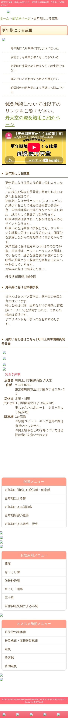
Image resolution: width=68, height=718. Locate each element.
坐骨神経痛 (12, 580)
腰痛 (8, 563)
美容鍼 (9, 657)
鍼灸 (8, 649)
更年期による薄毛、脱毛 (21, 524)
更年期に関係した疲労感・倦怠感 (27, 489)
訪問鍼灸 (11, 666)
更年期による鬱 (15, 498)
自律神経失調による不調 (21, 606)
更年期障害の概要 (17, 515)
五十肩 (9, 597)
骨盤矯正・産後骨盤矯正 (21, 640)
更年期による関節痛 (18, 507)
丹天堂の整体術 (15, 632)
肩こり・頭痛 (14, 589)
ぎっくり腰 (12, 572)
